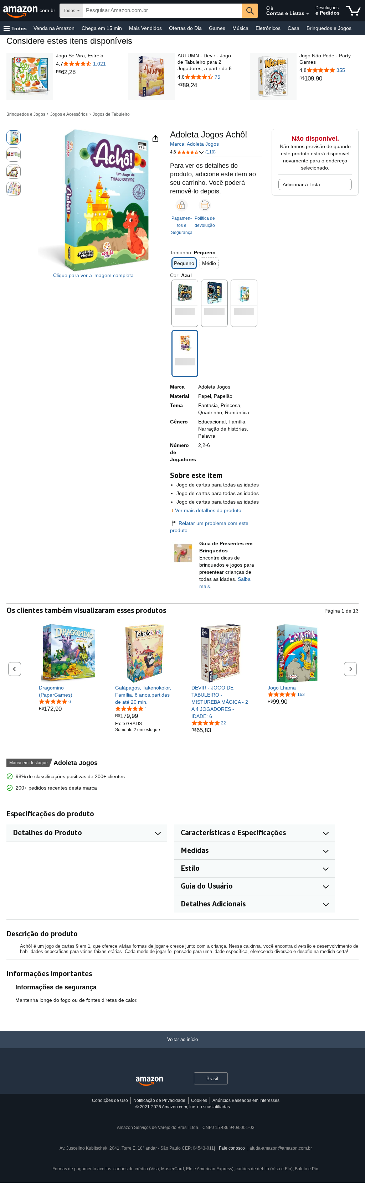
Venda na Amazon (54, 28)
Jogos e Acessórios (69, 114)
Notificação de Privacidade (159, 1100)
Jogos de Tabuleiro (111, 114)
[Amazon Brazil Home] (149, 1081)
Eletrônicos (268, 28)
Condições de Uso (110, 1100)
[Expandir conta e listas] (307, 14)
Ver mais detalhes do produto (208, 510)
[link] (81, 72)
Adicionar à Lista (301, 184)
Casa (293, 28)
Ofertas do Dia (185, 28)
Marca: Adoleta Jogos (194, 144)
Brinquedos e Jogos (329, 28)
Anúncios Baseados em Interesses (245, 1100)
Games (217, 28)
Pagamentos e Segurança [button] (181, 225)
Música (240, 28)
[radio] (13, 137)
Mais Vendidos (145, 28)
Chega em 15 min (102, 28)
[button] (15, 28)
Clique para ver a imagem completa (93, 275)
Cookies (199, 1100)
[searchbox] (162, 10)
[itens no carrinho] (353, 11)
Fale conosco (232, 1148)
